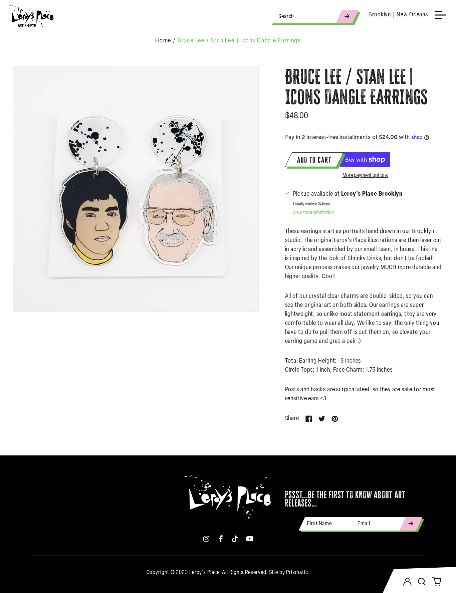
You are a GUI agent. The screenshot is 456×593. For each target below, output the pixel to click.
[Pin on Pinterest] (334, 418)
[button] (422, 582)
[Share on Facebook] (308, 418)
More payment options (365, 175)
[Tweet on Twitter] (321, 418)
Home (163, 41)
